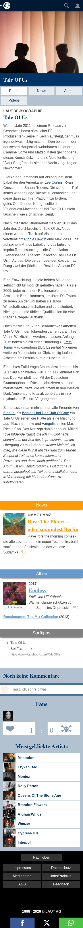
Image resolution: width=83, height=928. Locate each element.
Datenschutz (61, 868)
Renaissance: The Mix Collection (30, 617)
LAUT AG (53, 911)
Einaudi (9, 413)
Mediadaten (22, 876)
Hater (50, 728)
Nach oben (41, 857)
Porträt (14, 91)
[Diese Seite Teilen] (22, 923)
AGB (22, 884)
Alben (68, 91)
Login (77, 5)
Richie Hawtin (35, 239)
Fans (18, 728)
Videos (14, 100)
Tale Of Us (15, 79)
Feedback (61, 884)
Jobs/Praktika (60, 876)
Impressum (22, 868)
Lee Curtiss (54, 182)
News (41, 91)
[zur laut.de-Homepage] (5, 5)
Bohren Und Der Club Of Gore (45, 413)
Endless (51, 372)
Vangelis (49, 424)
